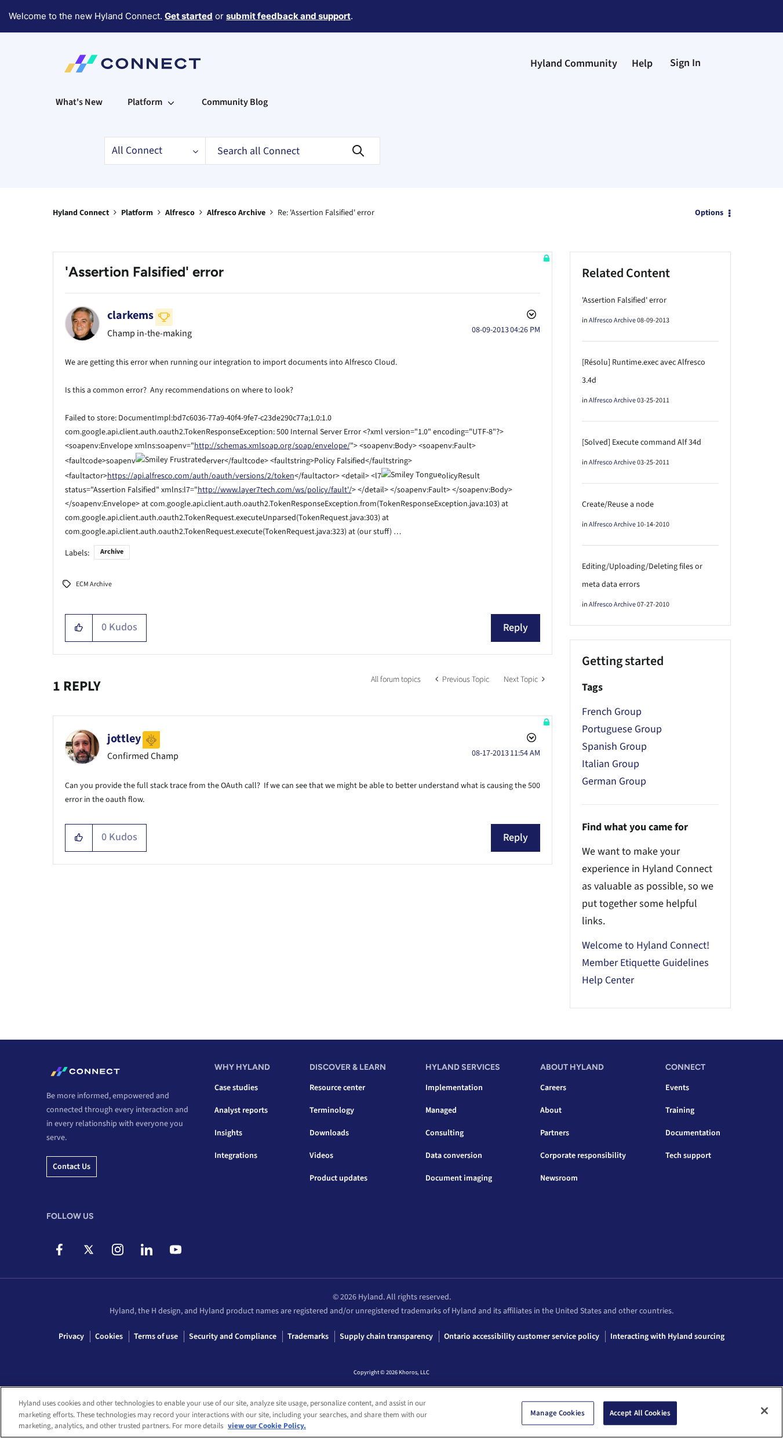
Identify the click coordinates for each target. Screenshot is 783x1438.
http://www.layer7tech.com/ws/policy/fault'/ (275, 490)
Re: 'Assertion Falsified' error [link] (326, 213)
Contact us (71, 1166)
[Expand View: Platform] (171, 102)
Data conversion (453, 1155)
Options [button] (709, 213)
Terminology (331, 1110)
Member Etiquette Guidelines (645, 963)
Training (679, 1110)
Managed (441, 1110)
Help (642, 63)
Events (677, 1088)
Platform (137, 213)
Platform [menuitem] (145, 102)
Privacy (71, 1336)
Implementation (454, 1088)
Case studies (236, 1088)
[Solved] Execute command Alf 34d (641, 442)
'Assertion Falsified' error (624, 300)
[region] (391, 1412)
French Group (612, 712)
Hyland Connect (81, 213)
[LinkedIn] (146, 1249)
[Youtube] (175, 1249)
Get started (189, 15)
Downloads (329, 1133)
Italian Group (610, 764)
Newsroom (559, 1178)
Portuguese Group (622, 729)
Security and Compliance (232, 1336)
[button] (79, 628)
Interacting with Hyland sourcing (667, 1336)
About (551, 1110)
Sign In (685, 63)
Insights (228, 1133)
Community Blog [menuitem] (235, 102)
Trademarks (308, 1336)
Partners (554, 1133)
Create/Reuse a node (618, 504)
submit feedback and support (288, 15)
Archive (111, 552)
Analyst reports (241, 1110)
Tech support (688, 1155)
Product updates (338, 1178)
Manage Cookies (557, 1412)
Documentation (692, 1133)
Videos (321, 1155)
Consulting (444, 1133)
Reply (515, 627)
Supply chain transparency (386, 1336)
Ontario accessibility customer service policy (521, 1336)
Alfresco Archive (236, 213)
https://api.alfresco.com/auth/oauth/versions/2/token (200, 476)
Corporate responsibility (583, 1155)
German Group (614, 781)
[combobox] (292, 151)
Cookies (109, 1336)
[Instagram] (117, 1249)
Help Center (608, 980)
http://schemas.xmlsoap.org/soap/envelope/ (272, 446)
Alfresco (180, 213)
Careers (553, 1088)
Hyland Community (573, 63)
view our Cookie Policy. (267, 1426)
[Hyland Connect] (132, 64)
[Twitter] (88, 1249)
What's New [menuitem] (79, 102)
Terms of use (156, 1336)
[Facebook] (59, 1249)
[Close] (764, 1411)
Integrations (235, 1155)
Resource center (337, 1088)
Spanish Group (614, 746)
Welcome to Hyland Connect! (645, 945)
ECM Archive (94, 584)
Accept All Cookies (640, 1412)
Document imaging (458, 1178)
